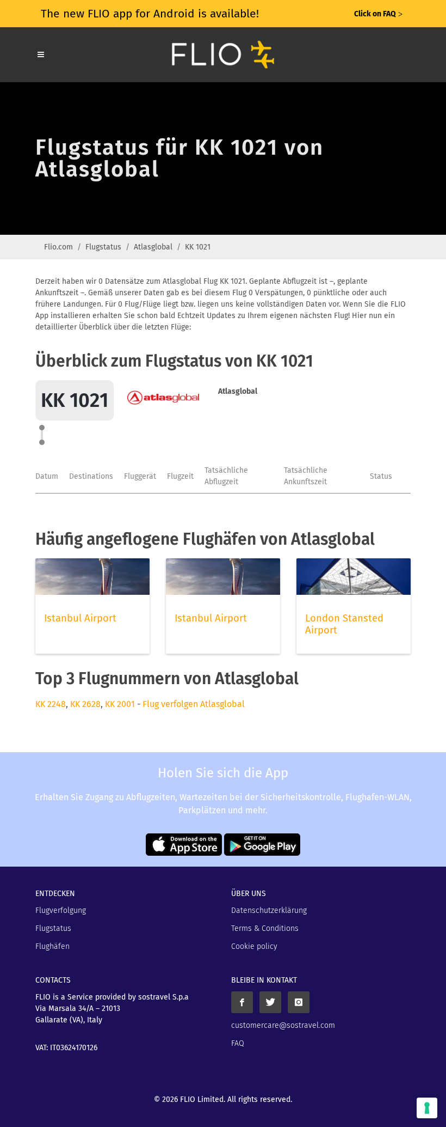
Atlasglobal (153, 247)
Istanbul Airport (80, 618)
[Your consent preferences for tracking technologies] (427, 1108)
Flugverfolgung (60, 910)
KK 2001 (120, 704)
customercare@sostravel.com (283, 1025)
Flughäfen (52, 946)
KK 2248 (50, 704)
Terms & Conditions (265, 928)
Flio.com (58, 247)
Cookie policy (254, 946)
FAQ (237, 1043)
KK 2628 (85, 704)
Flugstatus (103, 247)
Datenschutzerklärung (269, 910)
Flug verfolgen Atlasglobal (194, 704)
